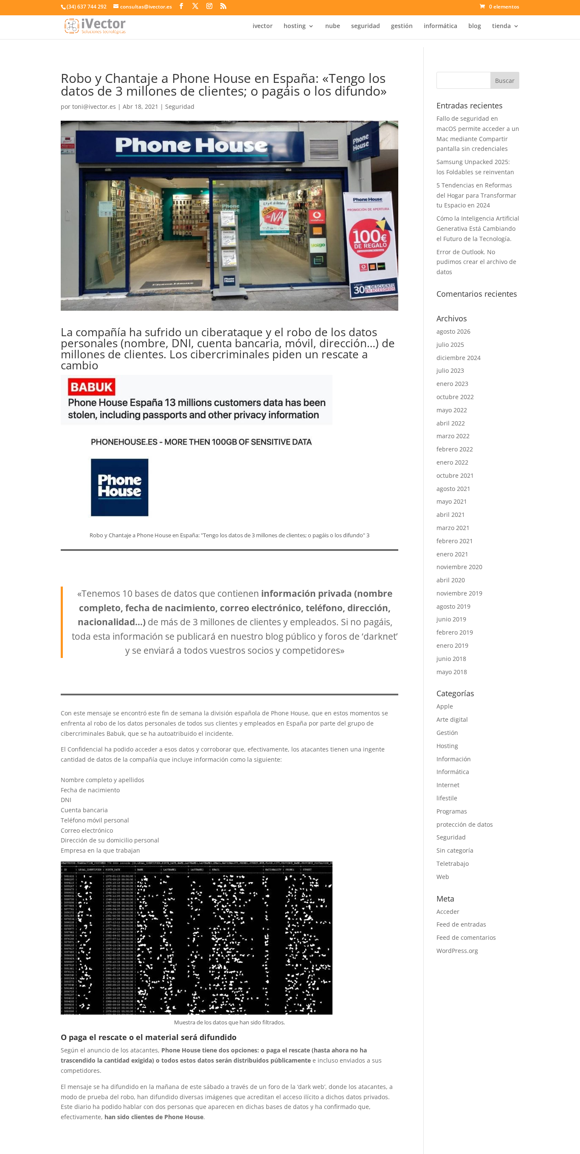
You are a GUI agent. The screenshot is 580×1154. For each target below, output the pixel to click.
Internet (447, 785)
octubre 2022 (455, 397)
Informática (452, 772)
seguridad (365, 26)
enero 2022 (452, 462)
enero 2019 (452, 645)
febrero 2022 (454, 449)
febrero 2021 (454, 541)
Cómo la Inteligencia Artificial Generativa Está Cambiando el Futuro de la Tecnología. (477, 228)
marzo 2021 (453, 528)
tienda (501, 26)
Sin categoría (454, 850)
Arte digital (452, 719)
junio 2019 (451, 619)
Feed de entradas (461, 924)
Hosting (447, 746)
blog (474, 26)
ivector (263, 26)
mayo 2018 (451, 672)
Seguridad (179, 106)
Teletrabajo (452, 863)
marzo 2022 (453, 436)
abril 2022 (450, 423)
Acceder (447, 911)
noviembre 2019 (459, 593)
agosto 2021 (453, 489)
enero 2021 (452, 554)
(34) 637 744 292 (87, 6)
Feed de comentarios (466, 937)
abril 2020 (450, 580)
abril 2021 (450, 514)
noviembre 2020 (459, 567)
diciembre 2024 (458, 358)
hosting (295, 26)
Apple (444, 706)
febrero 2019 (454, 632)
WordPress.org (457, 951)
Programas (451, 811)
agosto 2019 (453, 606)
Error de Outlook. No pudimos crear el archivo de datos (476, 262)
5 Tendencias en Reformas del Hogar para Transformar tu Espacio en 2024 (476, 195)
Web (442, 877)
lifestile (446, 798)
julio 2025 (450, 344)
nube (332, 26)
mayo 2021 (451, 501)
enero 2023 (452, 384)
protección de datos (464, 824)
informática (440, 26)
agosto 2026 (453, 331)
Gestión (447, 733)
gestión (402, 26)
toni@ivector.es (94, 106)
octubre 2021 (455, 475)
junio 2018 (451, 659)
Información (453, 759)
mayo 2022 (451, 410)
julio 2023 (450, 370)
